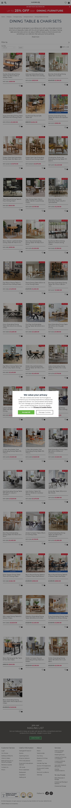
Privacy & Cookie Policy (43, 407)
